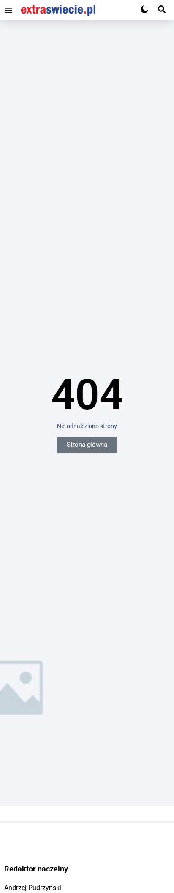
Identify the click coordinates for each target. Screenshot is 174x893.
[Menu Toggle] (8, 10)
